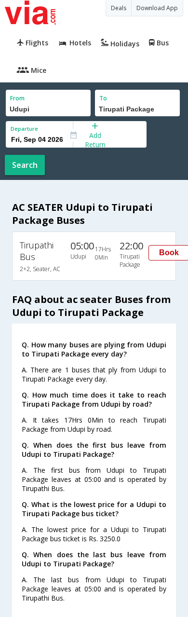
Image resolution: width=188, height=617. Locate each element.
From (17, 98)
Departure (24, 128)
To (103, 98)
